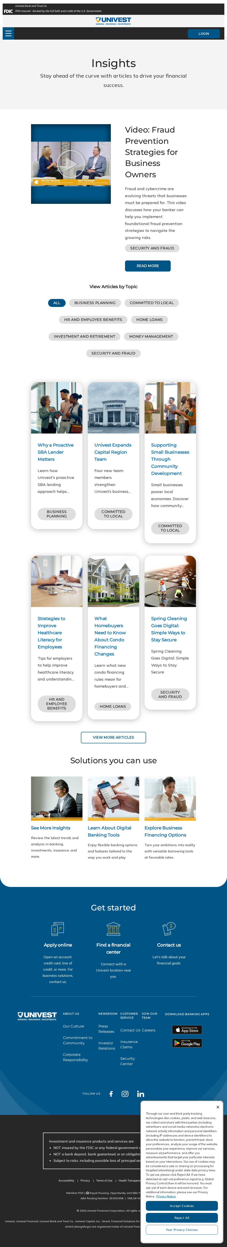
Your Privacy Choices (182, 1230)
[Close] (218, 1107)
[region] (181, 1172)
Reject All (182, 1218)
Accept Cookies (182, 1206)
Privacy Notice (166, 1196)
